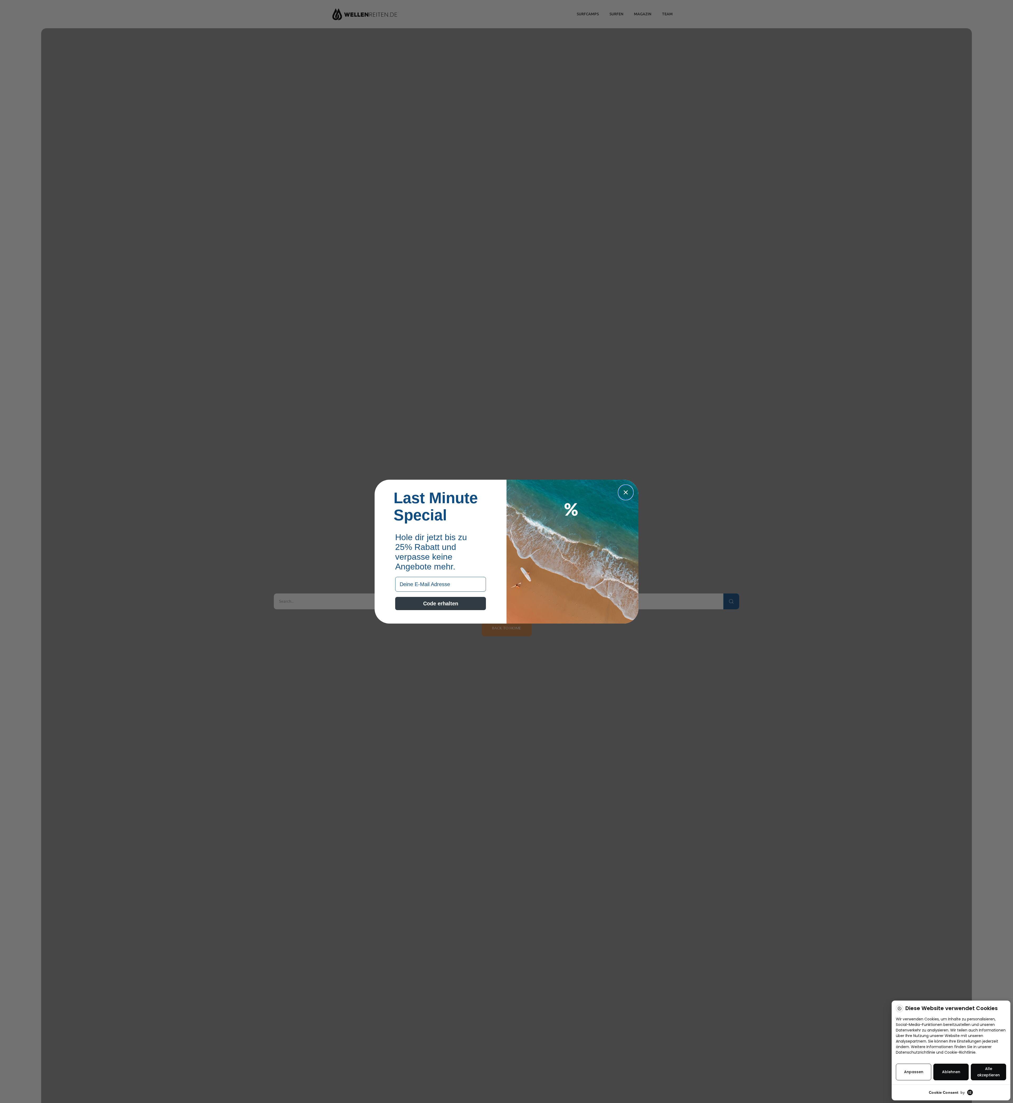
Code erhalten (440, 603)
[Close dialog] (625, 492)
